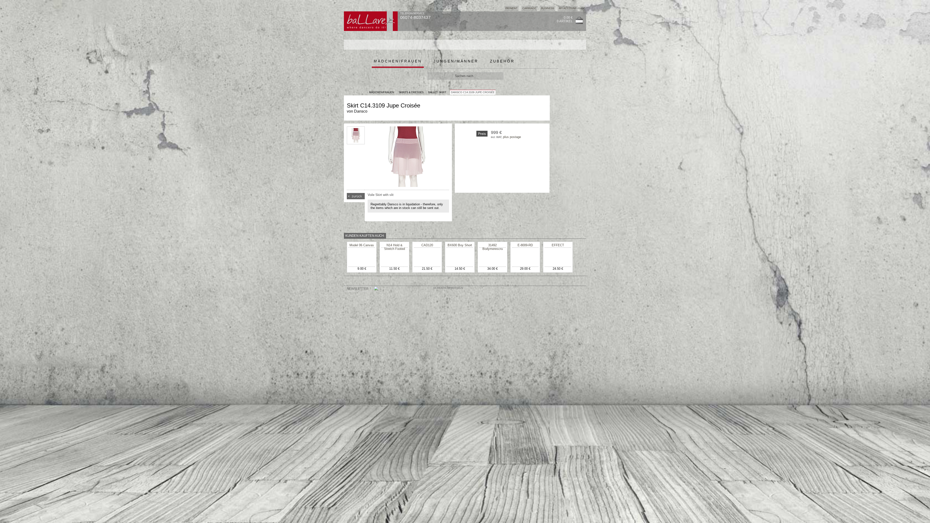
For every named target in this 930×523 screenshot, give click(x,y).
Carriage (529, 8)
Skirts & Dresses (411, 92)
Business (547, 8)
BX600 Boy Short (460, 245)
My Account (568, 8)
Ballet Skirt (437, 92)
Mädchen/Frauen (398, 61)
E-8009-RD (525, 245)
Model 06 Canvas (361, 245)
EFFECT (558, 245)
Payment (511, 8)
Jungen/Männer (456, 61)
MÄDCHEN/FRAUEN (381, 92)
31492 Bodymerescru (492, 247)
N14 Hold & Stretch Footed (394, 247)
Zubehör (502, 61)
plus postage (512, 137)
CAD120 (427, 245)
